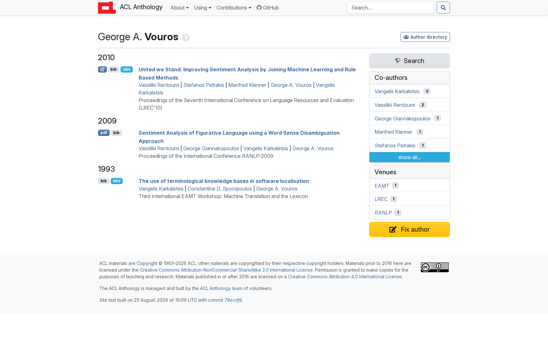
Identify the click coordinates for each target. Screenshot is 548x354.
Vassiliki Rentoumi (159, 85)
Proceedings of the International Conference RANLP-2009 (206, 156)
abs (126, 69)
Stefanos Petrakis (203, 85)
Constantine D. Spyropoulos (220, 188)
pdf (104, 132)
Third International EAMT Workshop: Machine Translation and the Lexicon (223, 196)
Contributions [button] (232, 7)
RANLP (383, 212)
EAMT (382, 185)
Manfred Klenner (247, 85)
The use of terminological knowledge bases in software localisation (224, 181)
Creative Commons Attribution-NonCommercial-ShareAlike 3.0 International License (226, 270)
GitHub (271, 7)
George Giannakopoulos (211, 148)
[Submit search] (443, 8)
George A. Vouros (291, 85)
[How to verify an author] (185, 36)
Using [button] (200, 7)
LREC (381, 199)
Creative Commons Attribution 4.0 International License (345, 276)
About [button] (177, 7)
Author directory (428, 37)
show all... (409, 157)
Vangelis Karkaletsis (265, 148)
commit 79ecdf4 (225, 300)
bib (113, 69)
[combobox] (390, 8)
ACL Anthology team (221, 288)
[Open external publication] (102, 69)
